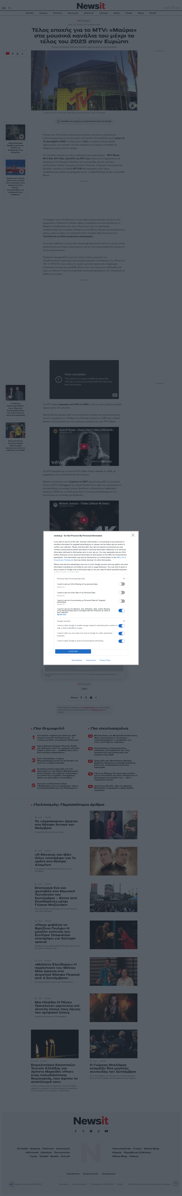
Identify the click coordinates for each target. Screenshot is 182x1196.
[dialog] (91, 598)
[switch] (121, 584)
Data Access (91, 660)
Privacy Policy (105, 660)
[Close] (133, 536)
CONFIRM (73, 651)
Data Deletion (77, 660)
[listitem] (91, 578)
